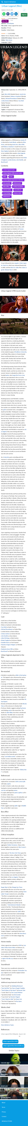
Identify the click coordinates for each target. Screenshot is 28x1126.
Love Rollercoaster (10, 756)
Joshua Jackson (5, 634)
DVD (20, 945)
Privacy (4, 1112)
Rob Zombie (17, 995)
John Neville (19, 160)
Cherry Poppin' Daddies (18, 988)
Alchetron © (7, 1121)
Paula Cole (19, 999)
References (7, 196)
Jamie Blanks (10, 23)
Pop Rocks (23, 708)
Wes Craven (22, 847)
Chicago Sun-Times (17, 887)
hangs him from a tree (18, 375)
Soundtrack (18, 190)
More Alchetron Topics (7, 1025)
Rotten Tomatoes (12, 845)
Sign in (24, 15)
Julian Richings (5, 638)
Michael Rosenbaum (11, 98)
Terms (3, 1107)
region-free (5, 958)
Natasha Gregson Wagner (8, 645)
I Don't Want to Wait (7, 999)
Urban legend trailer (9, 170)
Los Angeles (15, 877)
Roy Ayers (19, 1001)
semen (15, 790)
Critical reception (18, 186)
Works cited (17, 193)
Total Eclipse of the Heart (9, 990)
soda (9, 710)
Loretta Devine (11, 160)
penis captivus (19, 792)
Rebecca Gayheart (16, 96)
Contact (4, 1116)
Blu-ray (11, 958)
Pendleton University (20, 352)
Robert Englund (5, 640)
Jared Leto (23, 94)
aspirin (9, 784)
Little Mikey (9, 712)
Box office (6, 186)
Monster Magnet (15, 997)
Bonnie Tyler (21, 990)
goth (4, 410)
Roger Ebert (4, 887)
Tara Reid (21, 101)
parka (7, 375)
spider (16, 806)
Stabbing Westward (17, 986)
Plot (5, 176)
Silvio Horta (9, 40)
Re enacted (7, 183)
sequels (16, 263)
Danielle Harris (5, 642)
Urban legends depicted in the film (13, 180)
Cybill (19, 911)
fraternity (6, 457)
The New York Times (15, 853)
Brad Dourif (4, 162)
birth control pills (20, 781)
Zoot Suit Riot (5, 988)
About (3, 1102)
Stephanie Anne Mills (7, 649)
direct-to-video (14, 267)
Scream (21, 229)
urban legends (21, 153)
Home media (7, 190)
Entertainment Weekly (14, 905)
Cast (11, 176)
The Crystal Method (16, 992)
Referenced (17, 183)
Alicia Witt (7, 94)
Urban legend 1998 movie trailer (13, 173)
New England (4, 151)
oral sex (3, 790)
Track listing (7, 193)
